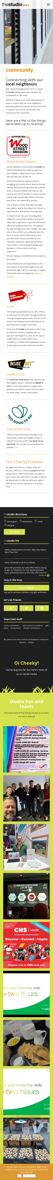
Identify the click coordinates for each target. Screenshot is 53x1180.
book (14, 531)
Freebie (26, 587)
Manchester (27, 521)
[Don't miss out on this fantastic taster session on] (26, 994)
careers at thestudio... (12, 625)
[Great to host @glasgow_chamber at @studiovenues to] (26, 798)
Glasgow (10, 525)
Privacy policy (29, 1176)
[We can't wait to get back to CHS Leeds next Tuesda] (26, 945)
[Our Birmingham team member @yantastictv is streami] (26, 749)
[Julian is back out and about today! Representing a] (26, 847)
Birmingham (12, 521)
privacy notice (16, 628)
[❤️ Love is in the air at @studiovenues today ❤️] (26, 1141)
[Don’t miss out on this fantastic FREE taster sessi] (26, 1092)
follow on (43, 575)
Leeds (39, 521)
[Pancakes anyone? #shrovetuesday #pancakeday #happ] (26, 1043)
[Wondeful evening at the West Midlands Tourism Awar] (26, 896)
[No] (49, 1172)
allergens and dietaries (31, 628)
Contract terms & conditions (32, 625)
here (16, 447)
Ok (19, 1176)
